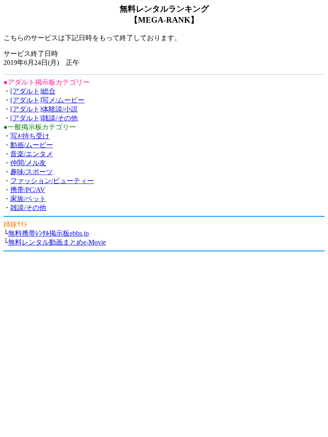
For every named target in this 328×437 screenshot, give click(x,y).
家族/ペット (28, 198)
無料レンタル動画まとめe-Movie (57, 242)
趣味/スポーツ (31, 171)
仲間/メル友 (28, 162)
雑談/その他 (28, 207)
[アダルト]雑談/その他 (44, 118)
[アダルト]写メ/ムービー (47, 100)
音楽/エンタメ (31, 153)
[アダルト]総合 (33, 91)
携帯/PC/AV (27, 189)
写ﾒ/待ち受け (30, 136)
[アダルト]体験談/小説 (44, 109)
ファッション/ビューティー (52, 180)
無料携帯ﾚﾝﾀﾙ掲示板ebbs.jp (48, 233)
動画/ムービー (31, 145)
